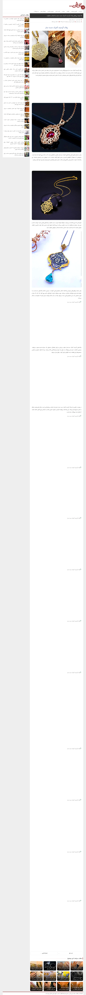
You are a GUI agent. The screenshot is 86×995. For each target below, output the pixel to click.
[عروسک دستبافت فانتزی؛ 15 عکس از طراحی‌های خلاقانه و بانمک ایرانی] (27, 151)
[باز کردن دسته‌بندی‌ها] (83, 7)
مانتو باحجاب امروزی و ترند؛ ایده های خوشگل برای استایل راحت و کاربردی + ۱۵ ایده (14, 137)
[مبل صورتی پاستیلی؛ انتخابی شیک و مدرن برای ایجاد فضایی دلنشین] (27, 89)
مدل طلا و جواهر (72, 19)
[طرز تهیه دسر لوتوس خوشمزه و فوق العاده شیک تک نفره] (27, 117)
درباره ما (80, 11)
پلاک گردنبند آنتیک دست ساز (56, 27)
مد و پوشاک (36, 11)
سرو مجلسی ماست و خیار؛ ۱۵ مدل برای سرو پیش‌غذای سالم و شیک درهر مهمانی (14, 92)
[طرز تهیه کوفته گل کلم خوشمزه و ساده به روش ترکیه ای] (27, 38)
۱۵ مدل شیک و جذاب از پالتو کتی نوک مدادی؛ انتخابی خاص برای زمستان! (14, 47)
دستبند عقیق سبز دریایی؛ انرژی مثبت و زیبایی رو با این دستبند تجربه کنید (14, 64)
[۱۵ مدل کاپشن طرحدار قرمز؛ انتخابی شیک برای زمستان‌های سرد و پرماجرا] (27, 44)
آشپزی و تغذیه (74, 11)
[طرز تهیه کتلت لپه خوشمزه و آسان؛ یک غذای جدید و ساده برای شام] (27, 106)
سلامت (63, 11)
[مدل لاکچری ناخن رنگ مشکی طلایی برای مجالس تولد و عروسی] (27, 72)
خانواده (68, 11)
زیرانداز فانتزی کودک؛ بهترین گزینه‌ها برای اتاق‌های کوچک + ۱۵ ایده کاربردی (14, 143)
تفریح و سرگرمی (51, 11)
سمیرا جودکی (78, 21)
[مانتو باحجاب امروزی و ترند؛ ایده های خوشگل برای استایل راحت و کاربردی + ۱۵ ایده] (27, 139)
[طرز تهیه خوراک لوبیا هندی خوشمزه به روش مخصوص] (27, 111)
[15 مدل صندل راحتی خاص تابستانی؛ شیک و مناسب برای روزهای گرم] (27, 83)
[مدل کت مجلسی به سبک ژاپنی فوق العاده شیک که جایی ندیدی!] (27, 33)
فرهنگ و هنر (43, 11)
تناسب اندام (58, 11)
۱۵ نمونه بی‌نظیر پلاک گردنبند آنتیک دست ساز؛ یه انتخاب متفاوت (64, 16)
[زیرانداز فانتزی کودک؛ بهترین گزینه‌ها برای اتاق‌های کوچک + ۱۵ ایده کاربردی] (27, 145)
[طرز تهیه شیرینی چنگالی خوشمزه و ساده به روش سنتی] (27, 128)
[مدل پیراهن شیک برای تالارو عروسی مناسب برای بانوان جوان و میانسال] (27, 156)
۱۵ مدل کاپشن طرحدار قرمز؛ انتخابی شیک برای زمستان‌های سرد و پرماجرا (14, 42)
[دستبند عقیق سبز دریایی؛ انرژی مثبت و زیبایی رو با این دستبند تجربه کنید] (27, 66)
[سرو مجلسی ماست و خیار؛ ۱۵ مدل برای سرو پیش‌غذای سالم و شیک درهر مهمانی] (27, 95)
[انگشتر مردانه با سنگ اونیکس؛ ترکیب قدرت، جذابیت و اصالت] (27, 123)
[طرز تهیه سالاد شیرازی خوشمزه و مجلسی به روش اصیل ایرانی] (27, 22)
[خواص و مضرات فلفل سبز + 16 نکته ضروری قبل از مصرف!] (27, 100)
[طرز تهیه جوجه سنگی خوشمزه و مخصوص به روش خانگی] (27, 61)
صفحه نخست (78, 19)
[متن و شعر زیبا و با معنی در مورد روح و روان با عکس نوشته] (27, 134)
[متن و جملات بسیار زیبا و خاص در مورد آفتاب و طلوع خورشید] (27, 55)
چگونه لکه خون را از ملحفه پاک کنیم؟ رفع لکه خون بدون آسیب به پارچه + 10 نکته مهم (14, 75)
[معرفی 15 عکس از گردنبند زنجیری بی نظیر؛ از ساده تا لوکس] (27, 27)
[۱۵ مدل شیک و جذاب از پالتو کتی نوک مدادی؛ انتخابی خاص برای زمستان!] (27, 50)
